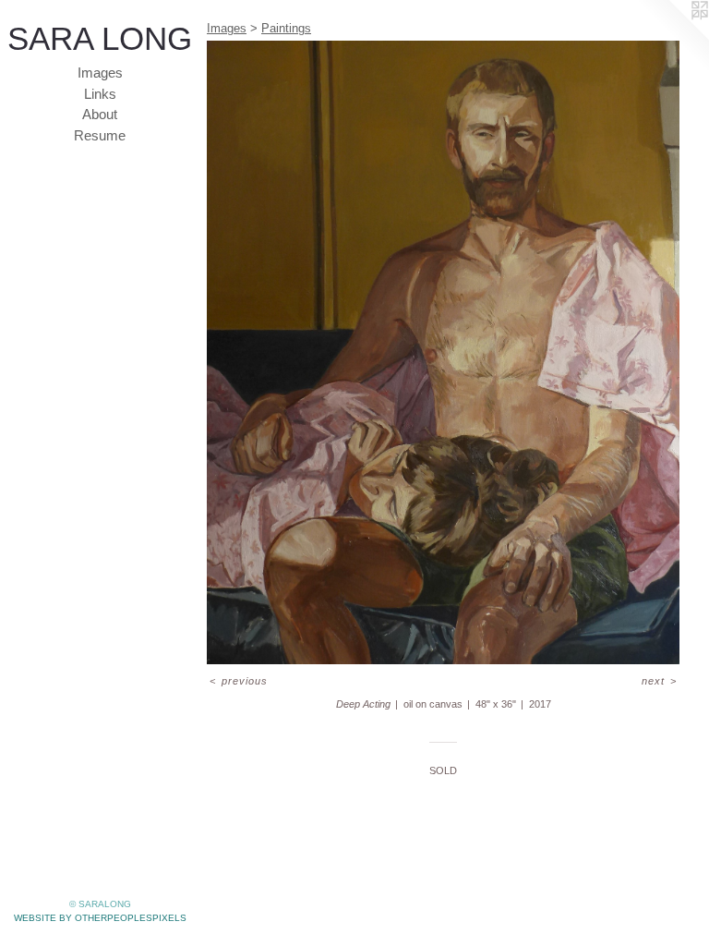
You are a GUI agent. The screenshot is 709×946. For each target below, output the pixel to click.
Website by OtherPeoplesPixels (100, 918)
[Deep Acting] (443, 352)
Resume (100, 135)
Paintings (286, 28)
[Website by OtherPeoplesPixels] (672, 37)
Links (100, 94)
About (99, 114)
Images (100, 72)
